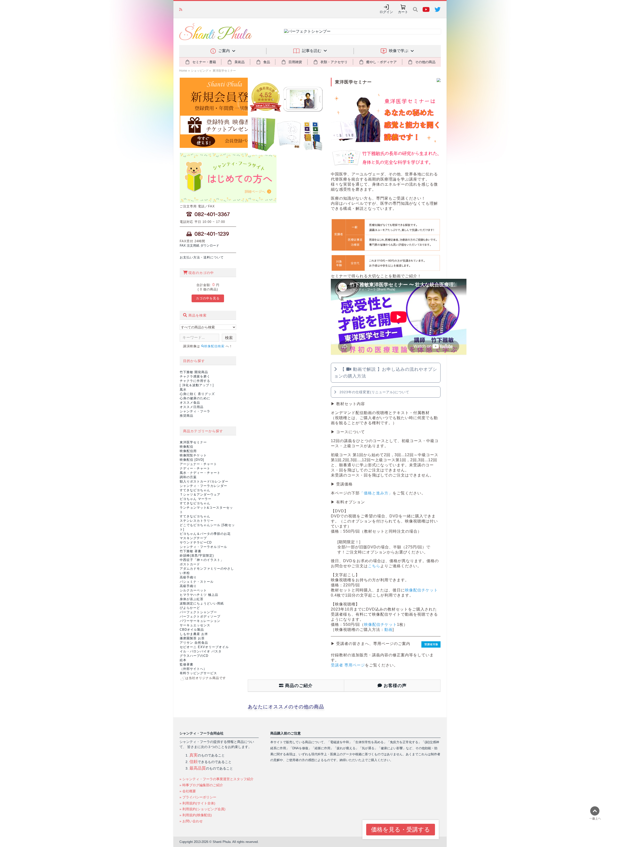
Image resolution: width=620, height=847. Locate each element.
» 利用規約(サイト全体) (197, 803)
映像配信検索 (215, 346)
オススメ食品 (190, 402)
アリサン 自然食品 (194, 642)
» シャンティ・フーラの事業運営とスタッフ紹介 (216, 779)
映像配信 (186, 446)
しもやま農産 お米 (194, 634)
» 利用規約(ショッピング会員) (202, 809)
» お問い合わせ (191, 821)
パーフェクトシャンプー (198, 612)
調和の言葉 (188, 477)
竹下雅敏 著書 (190, 551)
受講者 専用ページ (348, 665)
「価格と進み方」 (376, 493)
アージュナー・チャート (198, 464)
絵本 (183, 660)
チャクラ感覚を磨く (195, 376)
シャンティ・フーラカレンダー (203, 486)
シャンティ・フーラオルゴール (203, 547)
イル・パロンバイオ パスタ (201, 651)
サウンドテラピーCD (196, 542)
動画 (388, 630)
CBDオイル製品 (192, 629)
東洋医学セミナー (224, 70)
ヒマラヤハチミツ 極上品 (199, 595)
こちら (374, 566)
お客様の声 (394, 685)
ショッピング (199, 70)
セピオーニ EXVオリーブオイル (204, 647)
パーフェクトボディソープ (200, 616)
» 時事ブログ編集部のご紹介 (201, 785)
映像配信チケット (421, 590)
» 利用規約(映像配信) (195, 815)
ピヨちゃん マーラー (195, 499)
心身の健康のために (195, 398)
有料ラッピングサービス (198, 673)
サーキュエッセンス (195, 625)
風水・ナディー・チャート (200, 473)
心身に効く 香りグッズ (197, 394)
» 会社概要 (187, 791)
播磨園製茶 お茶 (192, 638)
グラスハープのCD (194, 656)
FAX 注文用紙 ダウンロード (199, 245)
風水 (183, 389)
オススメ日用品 (191, 407)
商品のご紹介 (298, 685)
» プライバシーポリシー (197, 797)
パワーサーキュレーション (200, 621)
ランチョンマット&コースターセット (206, 507)
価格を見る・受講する (400, 829)
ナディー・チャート (195, 468)
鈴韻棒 (197, 555)
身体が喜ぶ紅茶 (191, 599)
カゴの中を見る (208, 298)
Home (183, 70)
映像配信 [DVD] (192, 459)
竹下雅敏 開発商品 (194, 372)
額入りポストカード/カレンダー (204, 481)
